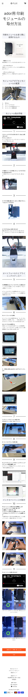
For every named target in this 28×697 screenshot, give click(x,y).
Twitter (15, 682)
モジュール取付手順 (14, 113)
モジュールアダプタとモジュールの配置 (14, 82)
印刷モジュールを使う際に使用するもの (14, 36)
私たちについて (14, 668)
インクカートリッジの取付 (14, 500)
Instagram (14, 684)
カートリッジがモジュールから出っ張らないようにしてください (14, 611)
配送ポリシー (14, 672)
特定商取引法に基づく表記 (14, 677)
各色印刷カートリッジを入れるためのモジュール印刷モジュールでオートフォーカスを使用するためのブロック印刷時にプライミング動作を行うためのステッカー (13, 68)
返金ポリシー (14, 675)
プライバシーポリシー (14, 670)
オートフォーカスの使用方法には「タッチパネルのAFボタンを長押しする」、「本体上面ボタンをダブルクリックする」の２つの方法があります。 (13, 320)
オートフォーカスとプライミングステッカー (14, 274)
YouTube (14, 686)
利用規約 (14, 679)
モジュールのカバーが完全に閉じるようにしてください (14, 639)
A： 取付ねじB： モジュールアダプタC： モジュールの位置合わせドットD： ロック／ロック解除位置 (11, 105)
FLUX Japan (16, 689)
